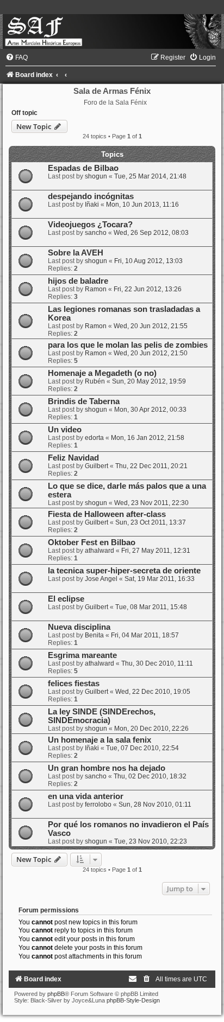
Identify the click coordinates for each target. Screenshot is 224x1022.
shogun (96, 176)
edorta (94, 438)
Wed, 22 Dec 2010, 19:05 (152, 691)
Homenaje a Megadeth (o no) (102, 373)
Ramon (96, 289)
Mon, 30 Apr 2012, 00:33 (150, 409)
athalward (99, 550)
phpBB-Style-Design (133, 1000)
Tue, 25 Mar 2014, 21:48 (150, 176)
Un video (65, 429)
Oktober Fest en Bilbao (91, 542)
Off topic (24, 113)
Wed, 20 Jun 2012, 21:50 (151, 353)
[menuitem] (16, 57)
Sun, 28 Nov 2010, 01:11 (155, 804)
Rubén (95, 381)
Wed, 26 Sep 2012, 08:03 (151, 233)
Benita (94, 635)
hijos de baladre (78, 281)
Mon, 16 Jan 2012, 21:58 (147, 438)
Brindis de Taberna (84, 401)
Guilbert (96, 466)
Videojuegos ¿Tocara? (90, 224)
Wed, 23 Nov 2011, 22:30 (151, 503)
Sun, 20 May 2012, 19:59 (149, 381)
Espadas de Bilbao (83, 168)
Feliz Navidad (73, 457)
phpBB (56, 994)
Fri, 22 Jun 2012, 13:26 (148, 289)
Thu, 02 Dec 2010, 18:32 (150, 776)
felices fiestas (73, 683)
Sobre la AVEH (75, 252)
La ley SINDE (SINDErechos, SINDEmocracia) (101, 716)
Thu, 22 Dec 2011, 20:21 (151, 466)
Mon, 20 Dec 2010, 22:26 (151, 728)
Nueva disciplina (79, 627)
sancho (96, 233)
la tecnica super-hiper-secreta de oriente (124, 570)
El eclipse (66, 599)
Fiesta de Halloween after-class (107, 514)
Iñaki (92, 204)
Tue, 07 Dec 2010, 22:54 (142, 748)
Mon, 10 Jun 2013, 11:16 (142, 204)
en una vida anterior (85, 796)
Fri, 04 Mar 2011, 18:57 (145, 635)
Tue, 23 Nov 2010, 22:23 (150, 841)
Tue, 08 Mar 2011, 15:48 (151, 607)
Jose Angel (101, 579)
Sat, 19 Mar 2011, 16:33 (160, 579)
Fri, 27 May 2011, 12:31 (155, 550)
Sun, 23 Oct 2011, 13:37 (150, 522)
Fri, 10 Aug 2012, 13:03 (148, 261)
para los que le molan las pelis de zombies (128, 345)
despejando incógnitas (91, 196)
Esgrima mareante (82, 655)
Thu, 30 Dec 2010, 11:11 (157, 663)
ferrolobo (98, 804)
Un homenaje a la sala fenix (99, 740)
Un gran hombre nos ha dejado (106, 768)
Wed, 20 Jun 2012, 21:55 (151, 326)
